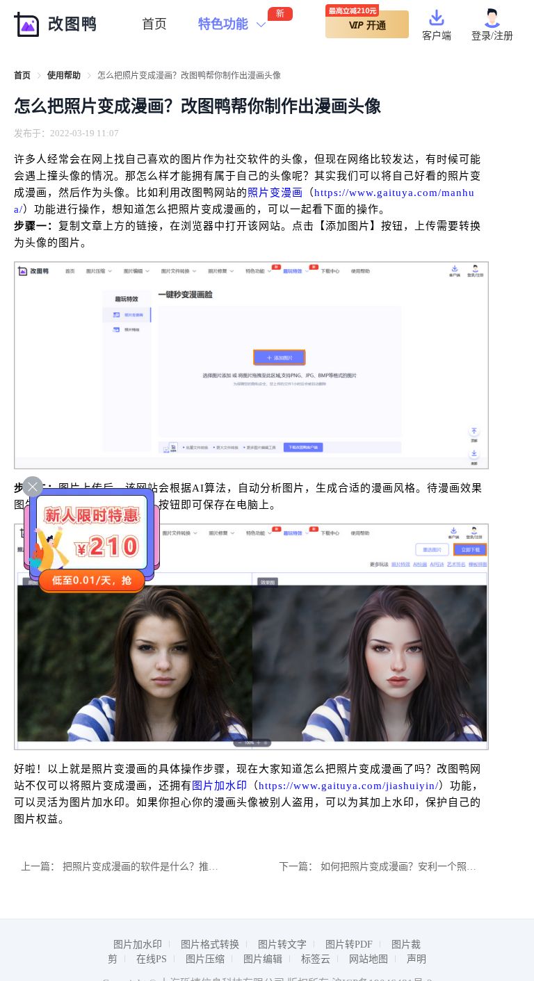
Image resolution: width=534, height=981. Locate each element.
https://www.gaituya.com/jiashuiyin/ (349, 785)
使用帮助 (64, 76)
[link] (22, 76)
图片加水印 (220, 785)
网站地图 (368, 959)
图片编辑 (262, 959)
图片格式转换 (210, 944)
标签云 (315, 959)
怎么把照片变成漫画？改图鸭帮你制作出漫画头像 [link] (189, 76)
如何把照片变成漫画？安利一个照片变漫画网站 (423, 866)
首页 (154, 24)
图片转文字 (282, 944)
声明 (416, 959)
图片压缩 (205, 959)
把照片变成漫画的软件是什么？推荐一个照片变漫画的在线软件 (199, 866)
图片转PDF (349, 944)
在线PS (151, 959)
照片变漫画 (275, 192)
